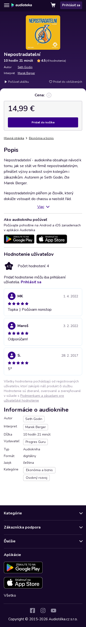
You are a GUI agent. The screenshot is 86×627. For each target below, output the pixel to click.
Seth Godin (25, 67)
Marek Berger (26, 73)
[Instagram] (43, 610)
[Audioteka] (21, 5)
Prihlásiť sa (71, 5)
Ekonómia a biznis (41, 138)
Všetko (10, 595)
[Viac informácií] (49, 95)
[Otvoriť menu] (7, 5)
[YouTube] (53, 610)
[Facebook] (32, 610)
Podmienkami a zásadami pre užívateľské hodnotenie (34, 398)
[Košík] (53, 5)
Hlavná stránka (14, 138)
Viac (40, 207)
